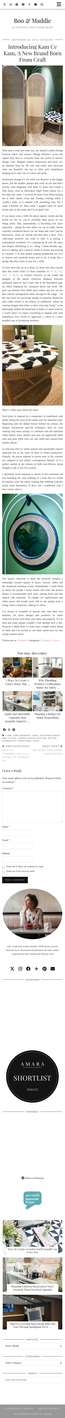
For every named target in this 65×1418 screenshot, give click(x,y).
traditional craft (29, 741)
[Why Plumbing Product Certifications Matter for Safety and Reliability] (48, 667)
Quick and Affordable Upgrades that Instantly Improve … (17, 717)
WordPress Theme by (32, 1414)
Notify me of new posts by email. (20, 871)
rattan (52, 738)
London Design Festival (32, 738)
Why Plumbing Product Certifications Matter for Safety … (47, 684)
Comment (8, 788)
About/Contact (48, 1408)
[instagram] (20, 969)
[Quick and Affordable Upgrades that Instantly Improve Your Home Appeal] (17, 701)
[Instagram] (11, 4)
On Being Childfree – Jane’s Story (47, 750)
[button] (60, 5)
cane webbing (22, 735)
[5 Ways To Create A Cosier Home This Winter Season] (17, 667)
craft (35, 735)
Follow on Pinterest (34, 1178)
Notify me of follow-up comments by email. (25, 866)
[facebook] (28, 969)
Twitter (56, 640)
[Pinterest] (17, 4)
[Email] (35, 4)
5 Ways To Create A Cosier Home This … (17, 682)
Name (6, 827)
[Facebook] (23, 4)
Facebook (22, 640)
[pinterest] (44, 969)
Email (6, 840)
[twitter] (12, 969)
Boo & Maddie (32, 20)
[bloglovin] (36, 969)
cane (9, 735)
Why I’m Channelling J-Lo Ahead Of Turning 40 (16, 753)
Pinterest (46, 640)
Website (6, 853)
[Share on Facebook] (4, 729)
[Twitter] (4, 4)
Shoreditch (9, 741)
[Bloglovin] (29, 4)
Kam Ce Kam (9, 738)
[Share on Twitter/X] (9, 729)
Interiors (46, 40)
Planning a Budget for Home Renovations (47, 715)
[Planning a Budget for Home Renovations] (48, 701)
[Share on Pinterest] (14, 729)
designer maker (50, 735)
